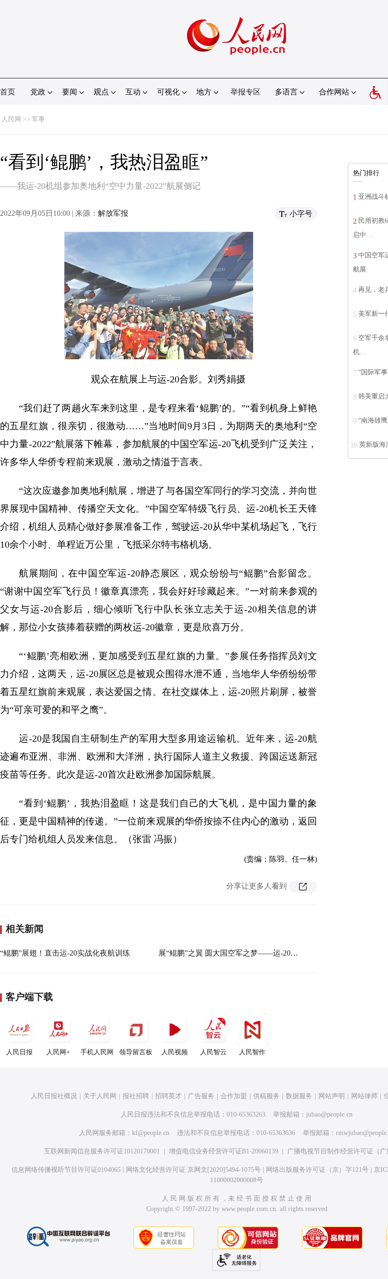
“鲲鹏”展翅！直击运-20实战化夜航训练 (65, 953)
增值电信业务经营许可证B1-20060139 (223, 1151)
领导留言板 (135, 1052)
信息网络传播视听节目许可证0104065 (66, 1169)
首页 (7, 92)
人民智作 (252, 1052)
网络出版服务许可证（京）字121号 (317, 1169)
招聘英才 (168, 1096)
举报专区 (245, 92)
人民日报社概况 (54, 1096)
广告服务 (201, 1096)
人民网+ (58, 1052)
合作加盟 (233, 1096)
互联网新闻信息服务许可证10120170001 (102, 1151)
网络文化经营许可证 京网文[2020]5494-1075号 (193, 1169)
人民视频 (174, 1052)
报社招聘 (136, 1096)
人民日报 (19, 1052)
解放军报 (113, 213)
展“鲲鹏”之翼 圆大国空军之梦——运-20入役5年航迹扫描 (253, 953)
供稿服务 (266, 1096)
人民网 (11, 119)
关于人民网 (99, 1096)
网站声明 (331, 1096)
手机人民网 (97, 1052)
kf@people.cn (150, 1132)
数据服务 (299, 1096)
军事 (38, 119)
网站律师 (364, 1096)
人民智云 (213, 1052)
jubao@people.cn (329, 1114)
